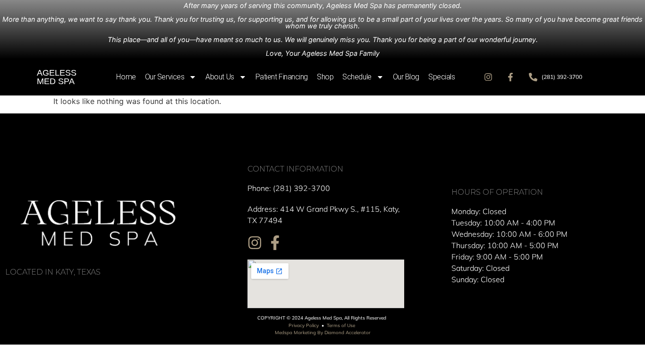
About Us (219, 76)
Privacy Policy (304, 325)
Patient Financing (281, 76)
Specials (441, 76)
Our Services (165, 76)
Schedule (356, 76)
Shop (325, 76)
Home (126, 76)
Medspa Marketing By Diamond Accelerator (323, 332)
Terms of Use (341, 325)
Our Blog (406, 76)
